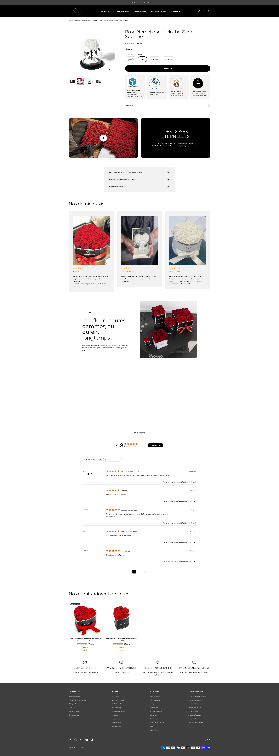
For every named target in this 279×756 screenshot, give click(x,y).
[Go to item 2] (72, 81)
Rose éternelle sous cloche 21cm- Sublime (114, 21)
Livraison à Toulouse (194, 715)
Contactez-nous (74, 715)
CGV (70, 708)
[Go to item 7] (98, 81)
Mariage (152, 704)
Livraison (114, 715)
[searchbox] (90, 459)
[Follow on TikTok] (92, 739)
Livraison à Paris (193, 704)
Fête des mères (155, 696)
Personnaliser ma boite (158, 11)
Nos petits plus (117, 726)
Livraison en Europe (194, 700)
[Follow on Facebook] (70, 739)
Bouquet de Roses (139, 11)
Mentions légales (74, 696)
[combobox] (112, 459)
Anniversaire (154, 708)
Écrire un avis (155, 445)
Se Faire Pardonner (156, 711)
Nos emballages (117, 708)
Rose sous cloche (123, 11)
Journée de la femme (157, 723)
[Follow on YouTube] (86, 739)
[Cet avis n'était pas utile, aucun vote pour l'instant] (194, 482)
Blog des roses (117, 723)
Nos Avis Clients (74, 711)
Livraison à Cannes (194, 719)
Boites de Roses (104, 11)
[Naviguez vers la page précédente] (129, 571)
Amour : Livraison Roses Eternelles (86, 21)
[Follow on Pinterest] (81, 739)
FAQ (70, 719)
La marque (115, 696)
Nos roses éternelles (118, 700)
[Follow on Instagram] (75, 739)
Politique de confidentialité (77, 700)
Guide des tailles (117, 704)
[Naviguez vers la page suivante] (150, 571)
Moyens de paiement (119, 711)
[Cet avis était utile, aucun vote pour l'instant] (190, 482)
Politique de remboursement (78, 704)
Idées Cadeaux (155, 700)
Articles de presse (118, 719)
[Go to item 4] (89, 81)
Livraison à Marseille (194, 708)
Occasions (174, 11)
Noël (151, 726)
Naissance (153, 715)
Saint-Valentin (154, 730)
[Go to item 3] (80, 81)
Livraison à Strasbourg (195, 723)
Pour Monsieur (154, 719)
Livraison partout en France (197, 696)
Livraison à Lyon (193, 711)
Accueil (71, 21)
